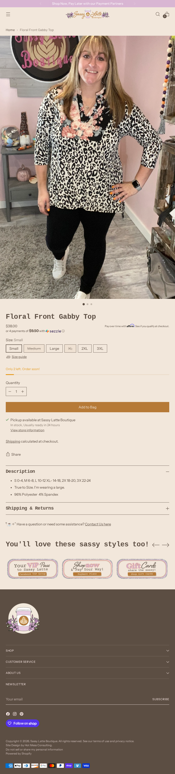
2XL (85, 348)
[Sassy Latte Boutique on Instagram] (15, 715)
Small (13, 348)
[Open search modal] (157, 14)
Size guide (19, 357)
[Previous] (40, 3)
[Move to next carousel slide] (165, 545)
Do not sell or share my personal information (34, 749)
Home (10, 30)
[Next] (134, 3)
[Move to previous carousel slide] (155, 545)
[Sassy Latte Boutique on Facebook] (8, 715)
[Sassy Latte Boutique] (87, 14)
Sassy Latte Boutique (43, 741)
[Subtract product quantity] (10, 391)
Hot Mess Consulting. (38, 745)
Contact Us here (98, 524)
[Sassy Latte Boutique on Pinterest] (22, 715)
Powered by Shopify (19, 753)
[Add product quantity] (22, 391)
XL (70, 348)
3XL (100, 348)
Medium (34, 348)
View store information (27, 430)
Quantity (13, 383)
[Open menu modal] (8, 14)
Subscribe (160, 699)
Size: (14, 340)
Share (16, 454)
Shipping (13, 441)
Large (54, 348)
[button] (87, 331)
